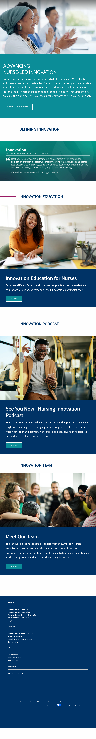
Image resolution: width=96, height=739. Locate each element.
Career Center (13, 642)
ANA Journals (13, 660)
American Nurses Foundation (18, 618)
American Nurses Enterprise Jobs (20, 633)
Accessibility (66, 705)
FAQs (10, 620)
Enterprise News (14, 655)
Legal (79, 705)
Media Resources (14, 657)
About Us (11, 602)
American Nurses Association (19, 612)
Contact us (11, 626)
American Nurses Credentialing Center (22, 615)
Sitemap (85, 705)
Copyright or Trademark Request (20, 639)
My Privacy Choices (51, 705)
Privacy (74, 705)
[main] (48, 287)
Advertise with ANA (15, 636)
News (10, 648)
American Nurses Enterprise (18, 609)
